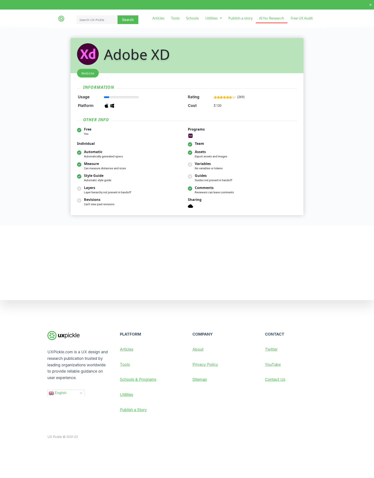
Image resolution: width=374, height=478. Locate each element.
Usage (84, 97)
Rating (193, 97)
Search (128, 20)
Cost (192, 105)
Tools (175, 18)
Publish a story (240, 18)
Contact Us (275, 379)
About (197, 349)
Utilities (211, 18)
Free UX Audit (302, 18)
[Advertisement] (187, 263)
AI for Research (271, 18)
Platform (86, 105)
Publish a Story (133, 409)
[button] (213, 18)
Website (87, 73)
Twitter (271, 349)
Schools (192, 18)
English (60, 392)
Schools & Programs (138, 379)
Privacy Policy (205, 364)
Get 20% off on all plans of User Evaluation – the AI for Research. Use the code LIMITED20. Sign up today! (187, 4)
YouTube (273, 364)
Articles (158, 18)
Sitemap (199, 379)
